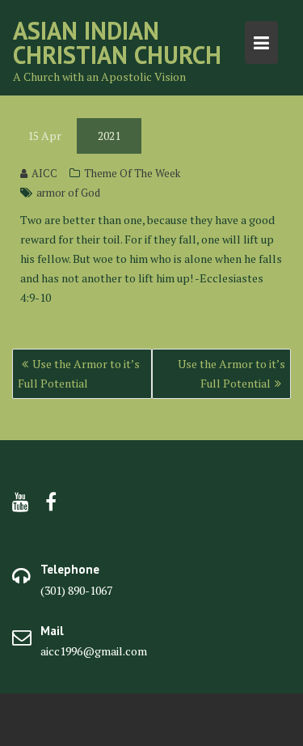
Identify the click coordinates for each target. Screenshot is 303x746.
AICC (44, 173)
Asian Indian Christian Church (117, 42)
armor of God (68, 192)
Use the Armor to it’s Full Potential (79, 373)
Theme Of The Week (132, 173)
